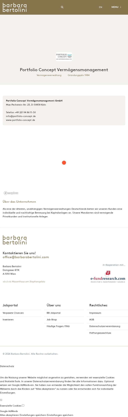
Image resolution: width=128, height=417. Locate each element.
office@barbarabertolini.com (26, 257)
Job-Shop (52, 319)
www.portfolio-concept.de (20, 120)
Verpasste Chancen (13, 313)
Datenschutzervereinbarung (104, 326)
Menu (116, 7)
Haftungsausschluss (100, 333)
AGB (91, 319)
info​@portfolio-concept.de (21, 116)
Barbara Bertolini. (20, 354)
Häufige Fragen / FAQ (58, 326)
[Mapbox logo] (11, 193)
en (100, 7)
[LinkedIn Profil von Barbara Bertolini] (124, 354)
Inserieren (8, 319)
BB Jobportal (53, 313)
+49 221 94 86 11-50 (25, 112)
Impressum (95, 313)
